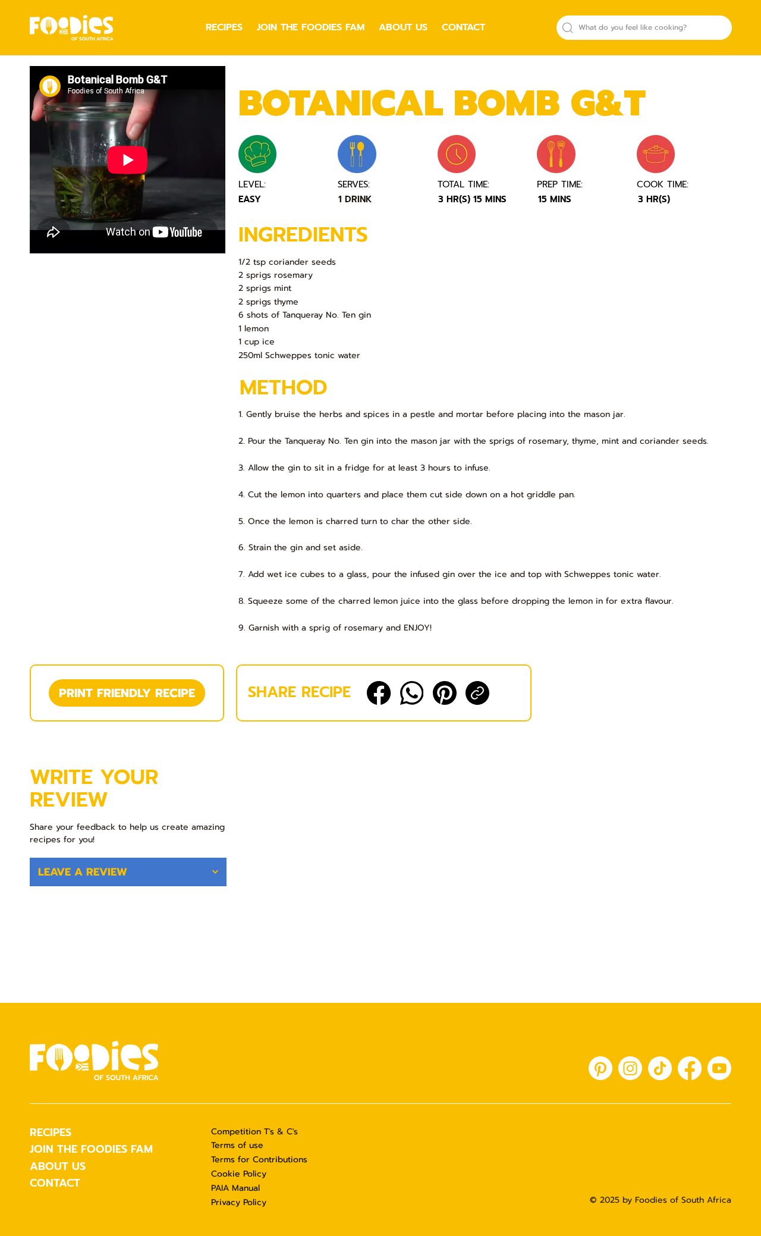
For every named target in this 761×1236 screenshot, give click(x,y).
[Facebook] (379, 693)
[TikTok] (660, 1068)
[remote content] (128, 161)
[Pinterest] (445, 693)
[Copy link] (477, 693)
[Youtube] (719, 1068)
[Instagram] (630, 1068)
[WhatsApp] (412, 693)
